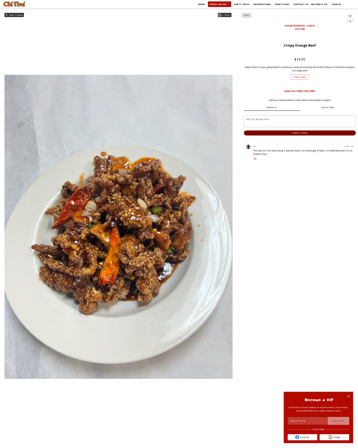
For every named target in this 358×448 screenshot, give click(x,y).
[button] (219, 4)
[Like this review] (256, 158)
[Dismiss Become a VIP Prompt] (348, 396)
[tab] (272, 107)
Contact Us (300, 4)
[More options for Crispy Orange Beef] (350, 16)
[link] (300, 76)
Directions (282, 4)
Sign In (336, 4)
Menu (201, 4)
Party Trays (241, 4)
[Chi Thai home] (14, 4)
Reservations (262, 4)
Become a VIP (319, 4)
